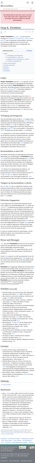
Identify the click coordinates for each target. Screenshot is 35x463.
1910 (20, 81)
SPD (26, 205)
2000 (4, 367)
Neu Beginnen (29, 121)
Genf (3, 130)
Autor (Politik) (17, 440)
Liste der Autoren (4, 434)
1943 (2, 158)
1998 (30, 38)
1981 (2, 243)
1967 (17, 322)
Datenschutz (4, 461)
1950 (32, 414)
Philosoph (8, 442)
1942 (21, 143)
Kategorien (4, 438)
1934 (22, 109)
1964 (13, 334)
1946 (2, 169)
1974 (5, 195)
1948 (30, 176)
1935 (12, 124)
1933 (16, 105)
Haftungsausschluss (26, 461)
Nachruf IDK (6, 384)
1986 (6, 256)
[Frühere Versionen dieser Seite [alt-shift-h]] (29, 32)
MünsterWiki (7, 6)
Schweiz (10, 128)
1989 (23, 258)
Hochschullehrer (27, 440)
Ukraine (19, 38)
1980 (32, 311)
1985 (25, 222)
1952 (4, 186)
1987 (11, 302)
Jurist (2, 442)
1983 (8, 298)
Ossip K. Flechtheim (21, 429)
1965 (16, 328)
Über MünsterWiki (14, 461)
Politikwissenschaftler (27, 438)
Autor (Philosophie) (6, 440)
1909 (20, 36)
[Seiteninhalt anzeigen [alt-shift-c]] (1, 32)
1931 (11, 105)
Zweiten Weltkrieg (10, 89)
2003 (32, 269)
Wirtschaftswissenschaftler (19, 442)
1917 (12, 322)
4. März (26, 38)
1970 (18, 320)
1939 (24, 130)
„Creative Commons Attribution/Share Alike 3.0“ (11, 432)
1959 (9, 186)
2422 (15, 313)
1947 (6, 174)
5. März (17, 36)
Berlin (3, 40)
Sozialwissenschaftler (14, 438)
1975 (20, 355)
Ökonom (31, 442)
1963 (19, 337)
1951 (11, 174)
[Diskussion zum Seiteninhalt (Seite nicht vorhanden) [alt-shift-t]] (5, 32)
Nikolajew (12, 38)
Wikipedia (9, 431)
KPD (29, 96)
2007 (17, 376)
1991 (17, 294)
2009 (30, 419)
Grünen (4, 207)
